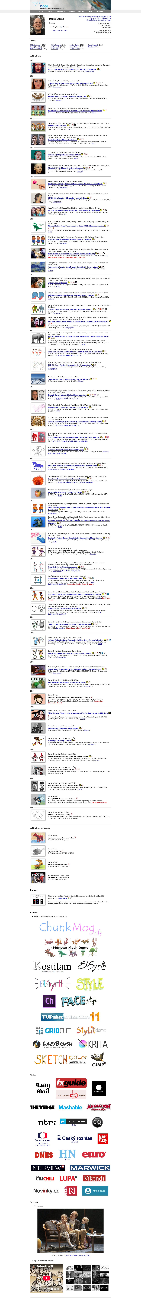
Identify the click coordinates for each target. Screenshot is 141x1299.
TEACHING (71, 11)
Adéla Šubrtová (56, 45)
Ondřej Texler (55, 47)
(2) (75, 1125)
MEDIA (91, 11)
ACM (70, 129)
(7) (38, 1145)
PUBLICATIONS (60, 11)
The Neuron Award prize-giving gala (77, 1255)
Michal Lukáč (74, 49)
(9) (43, 1145)
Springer (79, 172)
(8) (40, 1145)
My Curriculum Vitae (60, 30)
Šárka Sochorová (35, 45)
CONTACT (41, 11)
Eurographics (89, 71)
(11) (48, 1145)
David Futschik (93, 45)
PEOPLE (49, 11)
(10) (45, 1145)
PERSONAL (100, 11)
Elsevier (58, 100)
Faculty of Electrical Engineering (100, 18)
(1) (72, 1125)
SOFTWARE (81, 11)
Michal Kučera (74, 45)
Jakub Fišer (54, 49)
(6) (36, 1145)
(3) (42, 1143)
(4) (45, 1143)
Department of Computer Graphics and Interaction (94, 16)
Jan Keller (91, 47)
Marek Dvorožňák (36, 49)
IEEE (93, 112)
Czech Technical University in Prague (98, 20)
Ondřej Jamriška (35, 47)
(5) (47, 1143)
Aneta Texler (74, 47)
